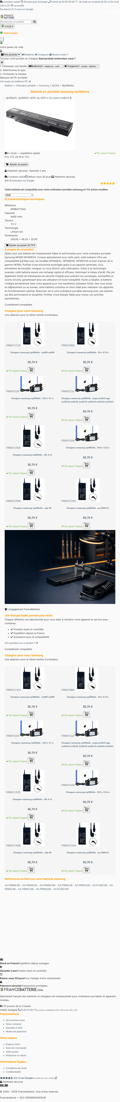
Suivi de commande (16, 1048)
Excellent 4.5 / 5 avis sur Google (16, 9)
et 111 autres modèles (58, 98)
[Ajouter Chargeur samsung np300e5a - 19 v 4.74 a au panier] (86, 370)
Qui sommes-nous (15, 1020)
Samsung (44, 85)
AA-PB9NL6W (82, 885)
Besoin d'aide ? (60, 54)
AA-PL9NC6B (99, 885)
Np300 (55, 85)
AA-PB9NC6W (26, 889)
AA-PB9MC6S (29, 885)
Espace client (13, 1044)
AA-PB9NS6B (43, 889)
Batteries (30, 54)
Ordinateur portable (26, 85)
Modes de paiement (16, 1031)
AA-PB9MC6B (12, 885)
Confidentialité (13, 1072)
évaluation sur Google (19, 180)
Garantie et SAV (14, 1028)
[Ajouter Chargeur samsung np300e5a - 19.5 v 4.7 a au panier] (31, 416)
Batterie (9, 85)
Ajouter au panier (18, 164)
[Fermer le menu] (2, 63)
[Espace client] (1, 51)
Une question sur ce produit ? (20, 643)
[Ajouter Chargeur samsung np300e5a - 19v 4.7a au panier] (31, 472)
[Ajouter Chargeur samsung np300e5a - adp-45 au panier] (31, 525)
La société (18, 5)
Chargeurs (43, 54)
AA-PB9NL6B (65, 885)
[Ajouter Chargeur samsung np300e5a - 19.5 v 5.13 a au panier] (86, 465)
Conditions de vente (16, 1068)
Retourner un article (16, 1055)
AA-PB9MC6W (47, 885)
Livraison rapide (12, 2)
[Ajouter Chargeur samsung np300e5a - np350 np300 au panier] (31, 370)
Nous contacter (14, 1024)
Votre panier (12, 1052)
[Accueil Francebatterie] (21, 990)
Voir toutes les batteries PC (14, 81)
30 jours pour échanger (35, 2)
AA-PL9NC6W (61, 889)
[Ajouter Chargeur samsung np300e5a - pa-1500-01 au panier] (86, 525)
